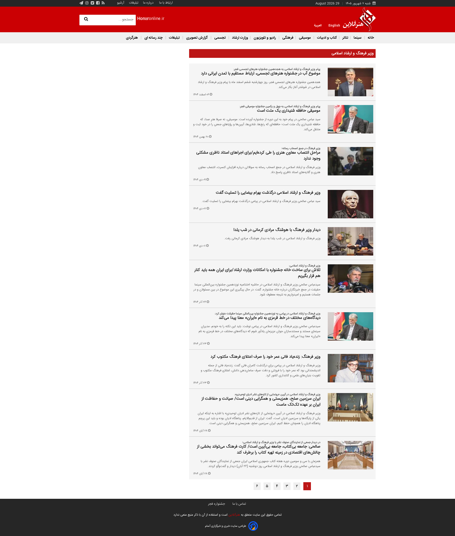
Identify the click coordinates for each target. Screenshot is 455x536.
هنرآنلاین (234, 515)
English (334, 25)
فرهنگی (287, 38)
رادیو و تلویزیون (265, 38)
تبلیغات (133, 3)
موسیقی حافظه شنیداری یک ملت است (288, 111)
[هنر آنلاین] (359, 19)
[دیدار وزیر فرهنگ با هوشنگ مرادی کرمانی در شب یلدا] (347, 241)
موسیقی (305, 38)
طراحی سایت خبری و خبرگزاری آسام (225, 526)
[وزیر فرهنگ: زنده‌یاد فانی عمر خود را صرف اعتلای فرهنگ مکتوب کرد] (347, 368)
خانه (370, 38)
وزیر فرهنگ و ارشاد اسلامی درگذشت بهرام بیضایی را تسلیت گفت (268, 193)
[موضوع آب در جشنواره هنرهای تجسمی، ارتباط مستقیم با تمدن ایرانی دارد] (347, 82)
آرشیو (120, 3)
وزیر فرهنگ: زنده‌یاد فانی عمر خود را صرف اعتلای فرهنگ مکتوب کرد (265, 357)
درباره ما (148, 3)
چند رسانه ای (153, 38)
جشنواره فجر (216, 504)
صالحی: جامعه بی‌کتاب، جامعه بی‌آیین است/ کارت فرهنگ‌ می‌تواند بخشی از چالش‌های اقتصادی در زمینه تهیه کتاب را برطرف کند (258, 450)
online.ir (150, 19)
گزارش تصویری (197, 38)
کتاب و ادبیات (326, 38)
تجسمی (220, 38)
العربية (318, 25)
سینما (357, 38)
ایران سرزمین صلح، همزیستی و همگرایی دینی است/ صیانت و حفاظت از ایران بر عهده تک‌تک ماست (261, 402)
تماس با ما (239, 504)
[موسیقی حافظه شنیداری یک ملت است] (347, 119)
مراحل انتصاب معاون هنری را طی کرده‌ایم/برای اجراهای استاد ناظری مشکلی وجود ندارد (258, 156)
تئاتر (344, 38)
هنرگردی (132, 38)
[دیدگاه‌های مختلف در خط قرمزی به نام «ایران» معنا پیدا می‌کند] (347, 326)
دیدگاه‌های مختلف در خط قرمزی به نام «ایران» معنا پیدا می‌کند (269, 318)
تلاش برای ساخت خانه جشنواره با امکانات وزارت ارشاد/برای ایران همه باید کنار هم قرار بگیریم (257, 273)
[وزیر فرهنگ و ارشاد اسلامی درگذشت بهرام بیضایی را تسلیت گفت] (347, 204)
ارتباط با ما (166, 3)
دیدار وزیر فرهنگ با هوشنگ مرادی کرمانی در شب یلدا (276, 230)
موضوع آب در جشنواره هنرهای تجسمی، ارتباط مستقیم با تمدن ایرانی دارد (260, 74)
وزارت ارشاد (239, 38)
